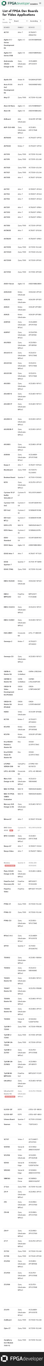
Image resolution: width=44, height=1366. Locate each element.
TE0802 (7, 957)
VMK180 (7, 1178)
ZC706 (6, 1256)
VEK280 (7, 1170)
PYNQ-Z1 (7, 904)
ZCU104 (7, 1273)
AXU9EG (7, 444)
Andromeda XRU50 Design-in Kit (9, 64)
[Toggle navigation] (40, 3)
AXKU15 (7, 299)
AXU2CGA (8, 363)
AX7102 (7, 194)
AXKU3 (6, 307)
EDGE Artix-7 (9, 553)
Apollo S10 (8, 80)
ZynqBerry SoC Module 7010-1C (8, 1342)
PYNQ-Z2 (7, 912)
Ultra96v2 (8, 1081)
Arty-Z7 (7, 97)
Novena (7, 863)
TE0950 (7, 1019)
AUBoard (7, 119)
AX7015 (7, 159)
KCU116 (7, 734)
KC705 (6, 719)
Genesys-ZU (8, 656)
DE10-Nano (8, 530)
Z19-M (6, 1212)
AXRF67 (7, 332)
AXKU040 (8, 292)
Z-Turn (6, 1187)
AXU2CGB (8, 373)
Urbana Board (9, 1119)
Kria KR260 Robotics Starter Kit (8, 744)
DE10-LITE (8, 525)
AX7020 (7, 167)
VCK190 (7, 1147)
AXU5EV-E (8, 419)
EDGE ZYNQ (8, 569)
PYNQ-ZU (7, 920)
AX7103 (7, 199)
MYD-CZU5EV (9, 836)
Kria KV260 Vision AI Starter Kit (8, 755)
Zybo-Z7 (7, 1328)
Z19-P (6, 1231)
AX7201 (7, 207)
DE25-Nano (8, 545)
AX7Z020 (7, 252)
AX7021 (7, 172)
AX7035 (7, 177)
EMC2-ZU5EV (9, 620)
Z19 (5, 1202)
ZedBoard (7, 1320)
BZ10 (6, 482)
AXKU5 (6, 314)
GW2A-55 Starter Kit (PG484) (8, 704)
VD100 (6, 1163)
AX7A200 (7, 239)
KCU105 (7, 727)
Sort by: (10, 21)
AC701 (6, 32)
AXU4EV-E (8, 394)
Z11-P (6, 1192)
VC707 (6, 1139)
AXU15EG (7, 342)
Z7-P (6, 1241)
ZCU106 (7, 1284)
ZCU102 (7, 1261)
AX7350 (7, 225)
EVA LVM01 (8, 633)
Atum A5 (7, 111)
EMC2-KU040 (9, 581)
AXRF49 (7, 322)
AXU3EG (7, 383)
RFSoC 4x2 (8, 936)
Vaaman (7, 1124)
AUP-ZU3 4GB (9, 127)
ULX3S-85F (8, 1114)
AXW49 (7, 455)
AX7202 (7, 212)
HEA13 (6, 712)
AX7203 (7, 217)
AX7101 (6, 189)
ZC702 (6, 1251)
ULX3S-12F (8, 1109)
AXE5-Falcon (9, 284)
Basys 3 (7, 465)
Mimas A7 (7, 819)
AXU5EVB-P (8, 429)
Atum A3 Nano (9, 106)
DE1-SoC (7, 510)
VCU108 (7, 1155)
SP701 (6, 946)
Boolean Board (9, 477)
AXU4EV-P (8, 404)
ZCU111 (6, 1310)
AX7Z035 (7, 260)
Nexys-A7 (7, 846)
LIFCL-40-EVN (9, 771)
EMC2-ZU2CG (9, 607)
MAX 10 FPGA (9, 789)
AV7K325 (7, 146)
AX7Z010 (7, 247)
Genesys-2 (8, 641)
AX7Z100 (7, 272)
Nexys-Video (9, 851)
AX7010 (7, 154)
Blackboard (8, 470)
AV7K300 (7, 138)
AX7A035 (7, 230)
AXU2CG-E (8, 353)
